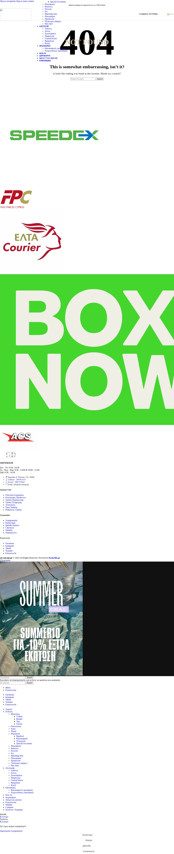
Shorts (13, 731)
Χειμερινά (20, 741)
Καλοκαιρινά (21, 738)
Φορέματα (15, 734)
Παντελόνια (16, 726)
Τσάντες (48, 29)
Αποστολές (10, 505)
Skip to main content (25, 1)
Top (18, 721)
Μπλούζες (15, 714)
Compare (9, 807)
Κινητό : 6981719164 (16, 482)
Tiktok (8, 548)
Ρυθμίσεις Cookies (13, 510)
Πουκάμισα (50, 4)
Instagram (9, 546)
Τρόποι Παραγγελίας (14, 500)
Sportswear (49, 19)
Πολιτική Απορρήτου (14, 495)
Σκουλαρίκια (50, 33)
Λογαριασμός (11, 520)
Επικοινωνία (10, 553)
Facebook (9, 543)
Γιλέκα (19, 724)
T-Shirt (19, 716)
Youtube (9, 551)
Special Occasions (58, 2)
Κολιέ (47, 43)
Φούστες (48, 6)
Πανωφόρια (50, 16)
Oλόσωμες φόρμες (53, 21)
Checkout (9, 528)
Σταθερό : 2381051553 (17, 480)
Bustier (19, 719)
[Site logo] (15, 20)
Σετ (46, 11)
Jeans (13, 729)
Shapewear (49, 36)
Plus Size (49, 24)
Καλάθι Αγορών (12, 525)
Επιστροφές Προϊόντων (15, 497)
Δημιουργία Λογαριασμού (11, 831)
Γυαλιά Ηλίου (51, 38)
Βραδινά (20, 736)
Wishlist (8, 530)
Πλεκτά (48, 9)
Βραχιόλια (49, 41)
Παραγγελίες (11, 532)
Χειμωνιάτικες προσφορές (56, 51)
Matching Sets (51, 14)
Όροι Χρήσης (11, 507)
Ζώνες (47, 31)
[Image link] (11, 458)
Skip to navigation (8, 1)
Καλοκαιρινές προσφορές (56, 48)
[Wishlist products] (164, 14)
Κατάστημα (10, 523)
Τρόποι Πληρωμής (13, 502)
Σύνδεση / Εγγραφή (13, 810)
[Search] (160, 14)
